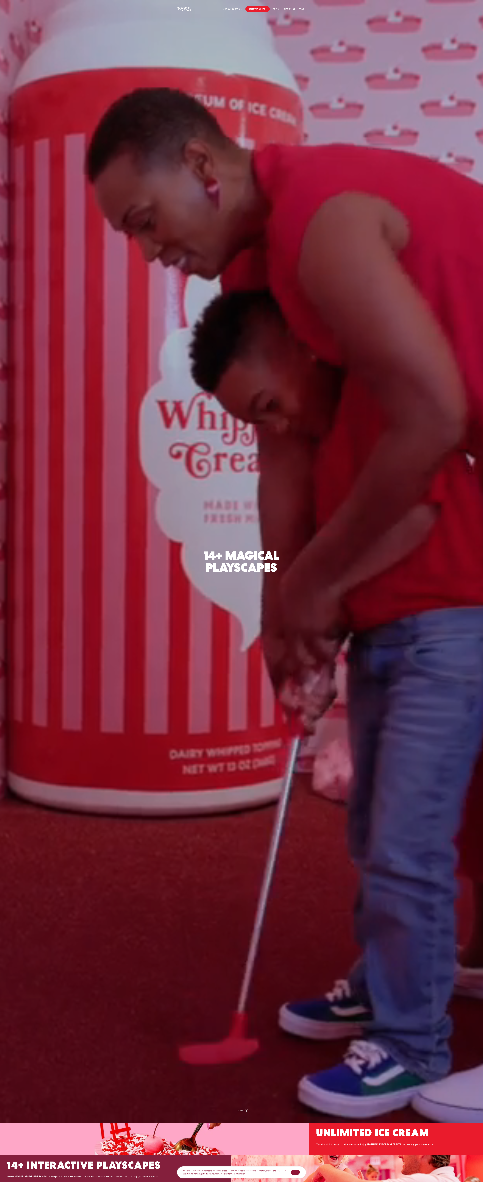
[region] (241, 1174)
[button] (232, 9)
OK (295, 1172)
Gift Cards (289, 9)
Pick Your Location (232, 9)
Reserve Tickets (257, 9)
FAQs (301, 9)
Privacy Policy (222, 1174)
